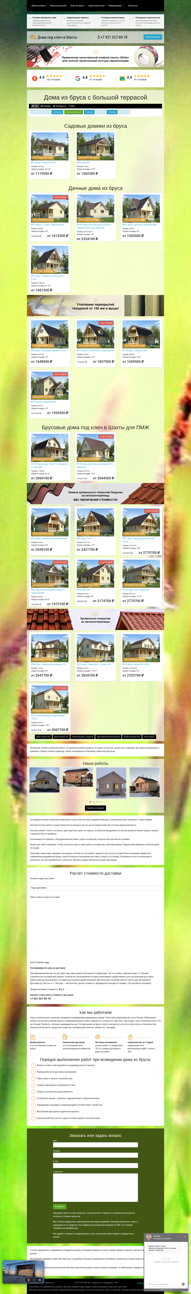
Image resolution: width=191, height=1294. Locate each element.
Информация (115, 5)
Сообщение (58, 1172)
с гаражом (112, 112)
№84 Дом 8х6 (83, 162)
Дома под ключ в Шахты (57, 37)
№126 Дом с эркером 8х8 (135, 350)
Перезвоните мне (153, 37)
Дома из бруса (39, 5)
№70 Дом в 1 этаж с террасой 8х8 (47, 224)
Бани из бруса (77, 5)
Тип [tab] (36, 106)
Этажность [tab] (60, 106)
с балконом (57, 112)
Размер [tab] (47, 106)
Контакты (133, 5)
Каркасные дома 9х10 (132, 737)
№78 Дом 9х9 (83, 590)
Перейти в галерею (95, 808)
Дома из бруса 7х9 (61, 737)
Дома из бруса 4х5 (43, 737)
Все (73, 106)
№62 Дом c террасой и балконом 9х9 (49, 538)
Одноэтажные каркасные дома (108, 737)
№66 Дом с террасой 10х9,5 (136, 664)
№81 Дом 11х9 (84, 538)
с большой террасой (73, 112)
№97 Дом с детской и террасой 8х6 (140, 224)
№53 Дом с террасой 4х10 (43, 162)
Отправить (59, 1206)
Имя (55, 1141)
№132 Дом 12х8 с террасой (136, 590)
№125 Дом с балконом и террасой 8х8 (95, 350)
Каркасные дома (58, 5)
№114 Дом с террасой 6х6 (43, 402)
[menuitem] (38, 5)
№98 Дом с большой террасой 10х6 (48, 350)
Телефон (56, 1151)
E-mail (55, 1161)
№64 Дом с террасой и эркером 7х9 (48, 664)
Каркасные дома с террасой (82, 737)
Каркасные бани (96, 5)
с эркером (89, 112)
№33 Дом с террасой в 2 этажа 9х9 (94, 664)
